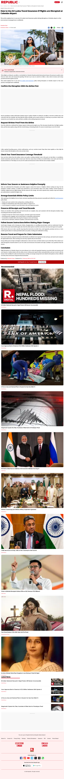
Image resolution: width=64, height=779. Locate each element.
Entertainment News (5, 634)
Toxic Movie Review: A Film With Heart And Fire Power (14, 632)
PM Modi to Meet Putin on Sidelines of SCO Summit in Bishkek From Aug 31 (20, 468)
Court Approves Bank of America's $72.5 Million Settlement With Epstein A (19, 346)
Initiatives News (4, 27)
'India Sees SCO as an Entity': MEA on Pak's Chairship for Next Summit (19, 550)
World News (3, 307)
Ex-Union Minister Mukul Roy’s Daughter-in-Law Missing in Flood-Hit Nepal (20, 673)
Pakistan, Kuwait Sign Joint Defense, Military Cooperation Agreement (18, 509)
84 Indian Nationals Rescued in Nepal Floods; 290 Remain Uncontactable (19, 305)
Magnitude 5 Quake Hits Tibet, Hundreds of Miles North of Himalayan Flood (20, 428)
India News (3, 470)
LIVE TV (57, 2)
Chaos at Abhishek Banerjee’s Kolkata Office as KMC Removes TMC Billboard (20, 591)
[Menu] (61, 2)
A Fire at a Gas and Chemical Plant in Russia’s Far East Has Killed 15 (18, 387)
